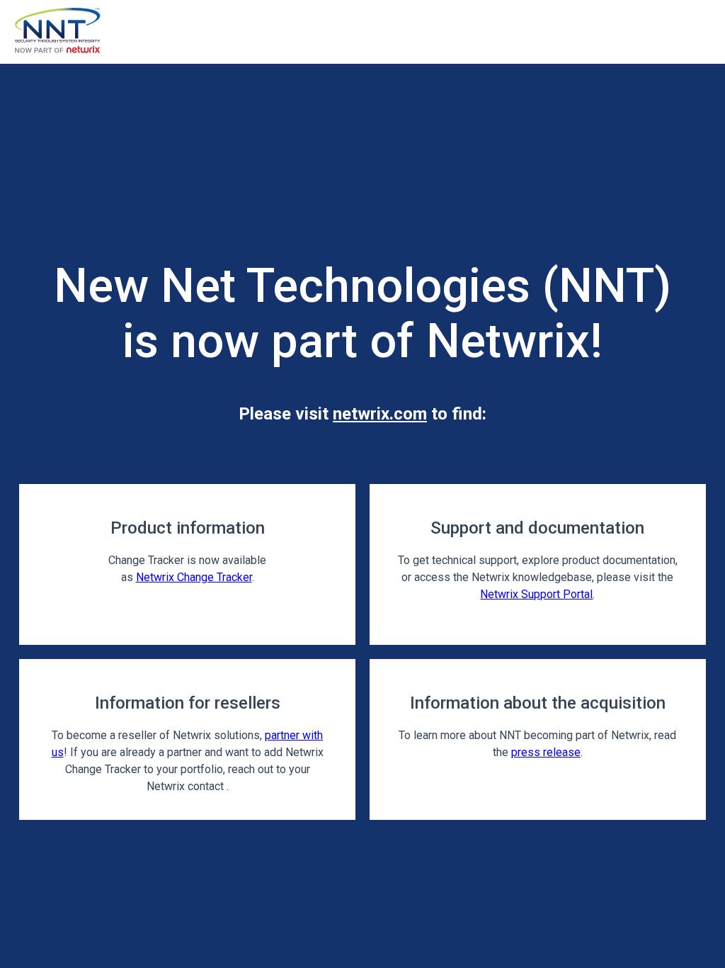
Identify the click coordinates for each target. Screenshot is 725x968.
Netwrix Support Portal (536, 594)
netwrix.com (380, 414)
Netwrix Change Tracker (194, 577)
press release (546, 752)
